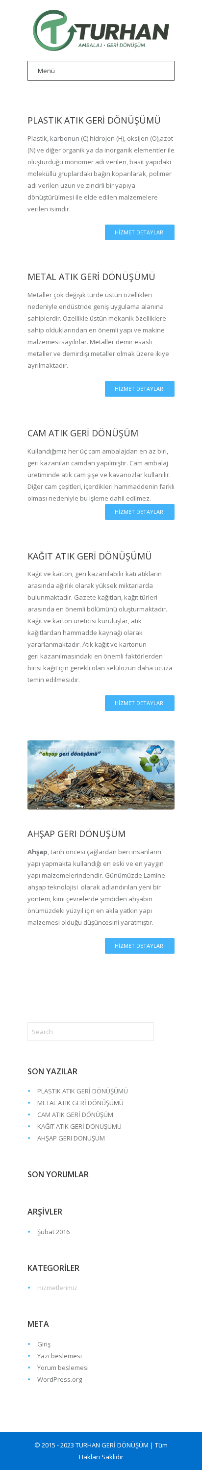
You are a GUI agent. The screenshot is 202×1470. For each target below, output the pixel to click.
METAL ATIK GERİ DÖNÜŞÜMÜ (91, 276)
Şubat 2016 (53, 1231)
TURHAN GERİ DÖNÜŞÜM (112, 1445)
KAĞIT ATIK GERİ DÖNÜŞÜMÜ (89, 556)
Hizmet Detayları (140, 232)
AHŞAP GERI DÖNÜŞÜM (76, 833)
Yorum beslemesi (63, 1367)
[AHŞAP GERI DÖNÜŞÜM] (101, 775)
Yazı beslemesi (59, 1355)
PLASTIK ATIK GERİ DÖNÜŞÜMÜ (94, 120)
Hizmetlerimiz (57, 1287)
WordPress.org (59, 1379)
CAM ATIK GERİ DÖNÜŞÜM (82, 433)
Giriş (43, 1344)
